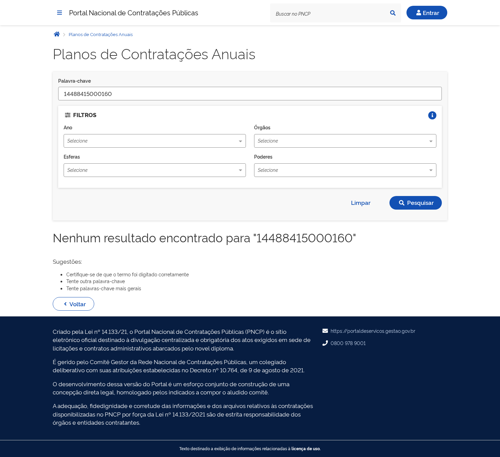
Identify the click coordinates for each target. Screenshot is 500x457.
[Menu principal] (59, 12)
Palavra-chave (74, 80)
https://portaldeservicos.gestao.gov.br (373, 330)
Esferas (72, 156)
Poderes (263, 156)
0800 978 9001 (348, 343)
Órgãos (262, 127)
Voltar (77, 304)
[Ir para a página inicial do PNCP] (57, 34)
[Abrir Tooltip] (432, 115)
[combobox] (142, 141)
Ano (68, 127)
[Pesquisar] (392, 12)
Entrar (431, 12)
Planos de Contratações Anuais (100, 34)
